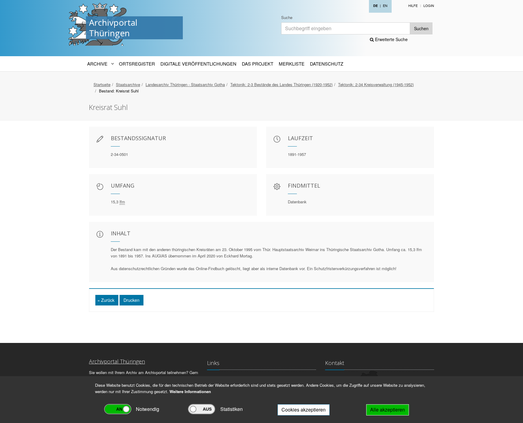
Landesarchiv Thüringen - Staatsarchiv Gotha (185, 84)
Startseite (102, 84)
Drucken (131, 300)
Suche (286, 17)
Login (428, 5)
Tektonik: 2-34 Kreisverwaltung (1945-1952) (376, 84)
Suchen (421, 28)
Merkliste (291, 63)
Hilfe (413, 5)
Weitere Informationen (190, 391)
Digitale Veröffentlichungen (198, 63)
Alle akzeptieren (387, 409)
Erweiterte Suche (391, 39)
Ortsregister (137, 63)
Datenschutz (326, 63)
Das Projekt (257, 63)
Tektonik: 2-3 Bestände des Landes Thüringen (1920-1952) (281, 84)
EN (385, 5)
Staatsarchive (128, 84)
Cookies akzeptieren (303, 409)
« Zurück (105, 300)
